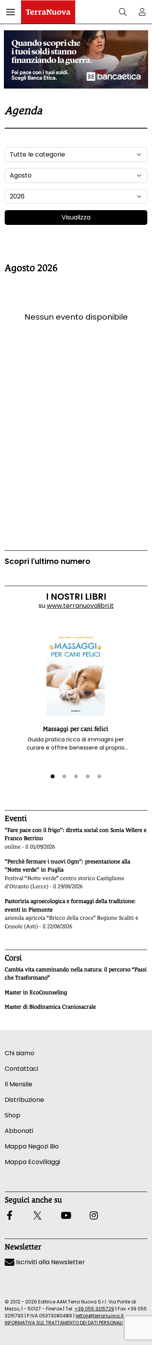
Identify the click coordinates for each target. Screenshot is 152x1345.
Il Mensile (18, 1084)
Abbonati (19, 1130)
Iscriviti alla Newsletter (49, 1262)
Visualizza (76, 217)
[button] (10, 12)
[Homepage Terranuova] (48, 12)
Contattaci (21, 1068)
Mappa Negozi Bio (32, 1146)
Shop (12, 1115)
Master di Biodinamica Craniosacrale (50, 1007)
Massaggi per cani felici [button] (75, 729)
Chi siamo (19, 1053)
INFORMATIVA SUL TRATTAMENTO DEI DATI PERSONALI (64, 1322)
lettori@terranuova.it (100, 1315)
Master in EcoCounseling (36, 992)
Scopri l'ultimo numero (47, 561)
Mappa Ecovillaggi (32, 1161)
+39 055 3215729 (94, 1308)
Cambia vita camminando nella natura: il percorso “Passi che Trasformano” (76, 973)
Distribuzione (24, 1099)
